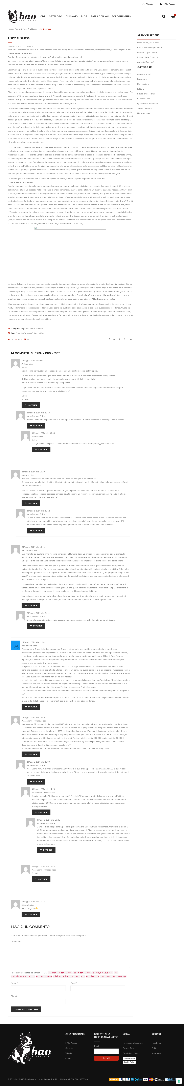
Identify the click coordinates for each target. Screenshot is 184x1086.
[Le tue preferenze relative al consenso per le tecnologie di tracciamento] (179, 1081)
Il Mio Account (169, 4)
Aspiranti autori (21, 29)
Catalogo (55, 16)
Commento (16, 941)
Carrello (69, 1048)
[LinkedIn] (131, 339)
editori (41, 333)
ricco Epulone (17, 291)
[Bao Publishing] (22, 16)
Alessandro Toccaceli (31, 721)
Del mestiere (143, 84)
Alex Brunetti (27, 550)
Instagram (156, 1053)
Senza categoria (144, 108)
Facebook (156, 1043)
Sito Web (15, 996)
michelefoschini (34, 416)
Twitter (155, 1048)
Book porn (142, 79)
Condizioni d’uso (130, 1053)
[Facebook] (109, 339)
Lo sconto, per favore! (147, 52)
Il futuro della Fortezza (147, 57)
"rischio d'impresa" (24, 333)
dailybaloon (27, 646)
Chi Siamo (72, 16)
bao (36, 333)
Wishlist (149, 4)
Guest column (143, 98)
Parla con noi (100, 16)
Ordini (68, 1058)
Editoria (32, 29)
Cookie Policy (129, 1062)
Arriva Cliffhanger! (145, 62)
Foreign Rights (121, 16)
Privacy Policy (129, 1048)
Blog (84, 16)
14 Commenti (28, 46)
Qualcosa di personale (147, 103)
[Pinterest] (119, 339)
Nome (14, 983)
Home (42, 16)
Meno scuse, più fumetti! (148, 42)
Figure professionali (146, 94)
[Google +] (125, 339)
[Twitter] (114, 339)
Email (73, 983)
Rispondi (32, 405)
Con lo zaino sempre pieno (149, 47)
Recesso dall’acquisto (133, 1043)
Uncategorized (144, 113)
